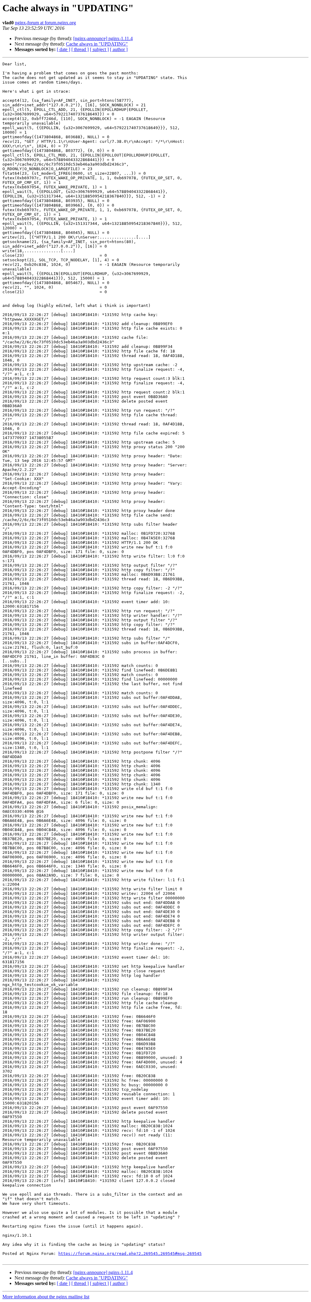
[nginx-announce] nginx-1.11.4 (103, 38)
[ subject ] (99, 49)
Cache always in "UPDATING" (97, 43)
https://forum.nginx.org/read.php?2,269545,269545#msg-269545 (130, 1253)
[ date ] (63, 49)
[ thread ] (80, 49)
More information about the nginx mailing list (45, 1296)
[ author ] (119, 49)
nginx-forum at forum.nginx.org (45, 22)
